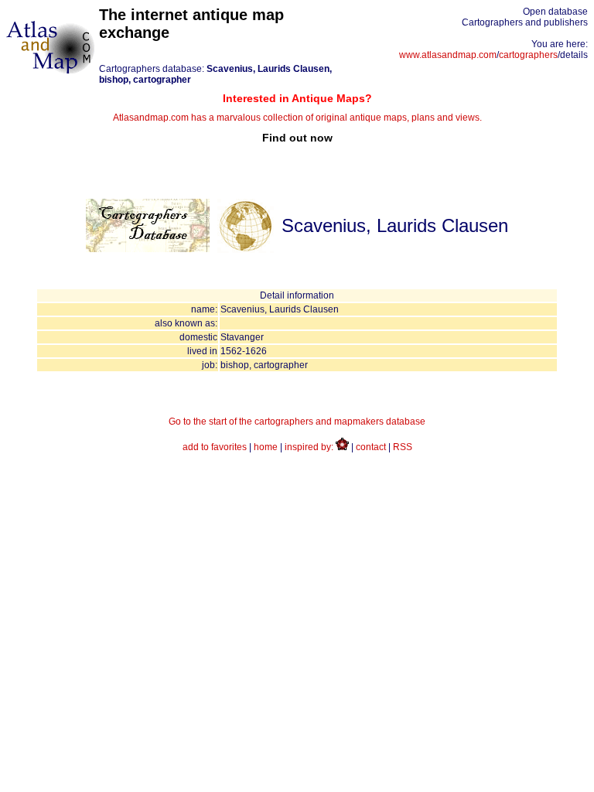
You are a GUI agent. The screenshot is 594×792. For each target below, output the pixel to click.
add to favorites (215, 447)
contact (371, 447)
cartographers (528, 55)
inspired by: (310, 447)
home (266, 447)
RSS (402, 447)
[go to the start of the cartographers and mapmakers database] (148, 249)
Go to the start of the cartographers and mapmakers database (297, 421)
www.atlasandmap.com (448, 55)
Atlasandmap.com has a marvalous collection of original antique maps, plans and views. (297, 118)
